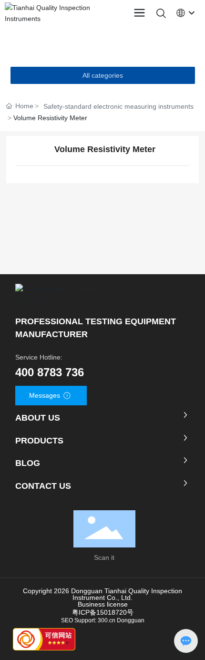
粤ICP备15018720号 (102, 612)
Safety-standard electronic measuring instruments (118, 106)
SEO (67, 620)
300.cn (106, 620)
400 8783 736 (49, 372)
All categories (102, 75)
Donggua (129, 620)
